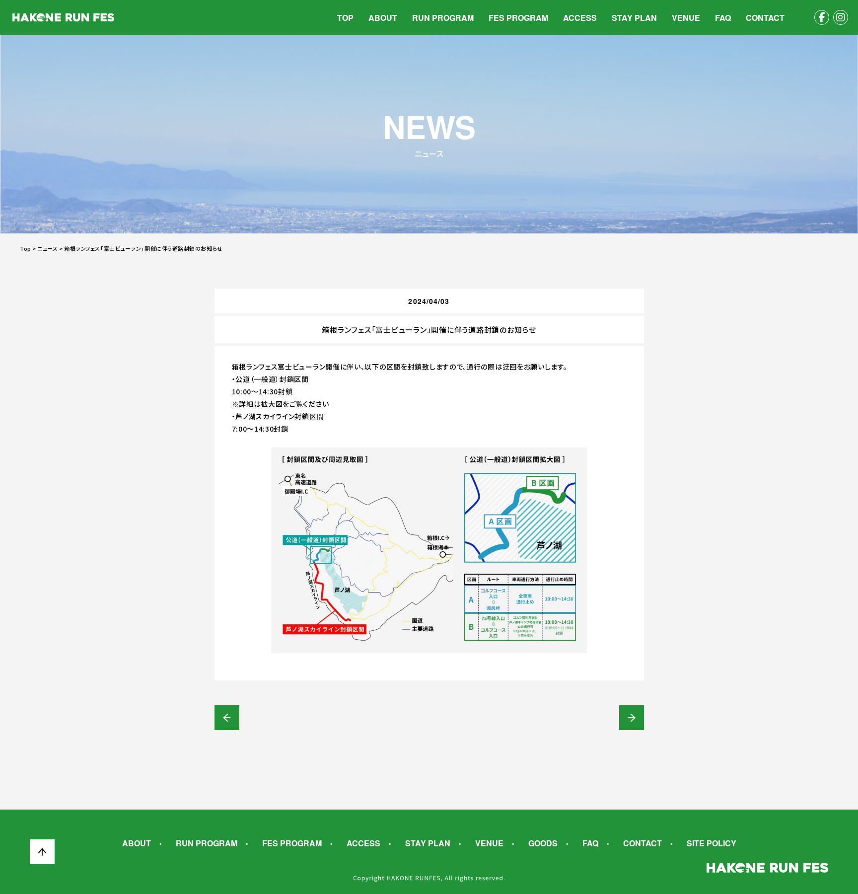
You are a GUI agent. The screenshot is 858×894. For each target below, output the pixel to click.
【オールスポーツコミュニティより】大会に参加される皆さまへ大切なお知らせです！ (226, 717)
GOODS (543, 843)
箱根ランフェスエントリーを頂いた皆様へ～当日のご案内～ (631, 717)
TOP (345, 17)
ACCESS (580, 17)
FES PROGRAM (518, 17)
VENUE (686, 17)
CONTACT (765, 17)
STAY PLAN (634, 17)
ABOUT (382, 17)
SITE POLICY (711, 843)
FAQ (723, 17)
